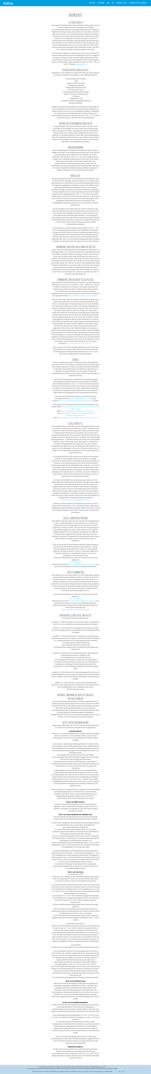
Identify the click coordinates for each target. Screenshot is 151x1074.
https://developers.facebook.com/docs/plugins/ (83, 296)
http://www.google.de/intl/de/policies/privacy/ (75, 609)
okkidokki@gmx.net (81, 64)
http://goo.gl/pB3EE (75, 562)
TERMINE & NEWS (122, 3)
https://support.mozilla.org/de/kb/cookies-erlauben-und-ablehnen (78, 418)
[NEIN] (149, 1069)
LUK (113, 3)
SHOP (108, 3)
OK (119, 1071)
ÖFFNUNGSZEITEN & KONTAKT (138, 3)
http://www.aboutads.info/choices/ (80, 398)
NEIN (122, 1071)
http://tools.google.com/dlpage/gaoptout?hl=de (75, 500)
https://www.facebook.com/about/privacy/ (79, 343)
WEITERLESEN (108, 1071)
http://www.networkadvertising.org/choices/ (82, 564)
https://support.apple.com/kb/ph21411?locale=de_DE (78, 411)
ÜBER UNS (92, 3)
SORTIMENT (101, 3)
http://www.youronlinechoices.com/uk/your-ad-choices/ (75, 401)
